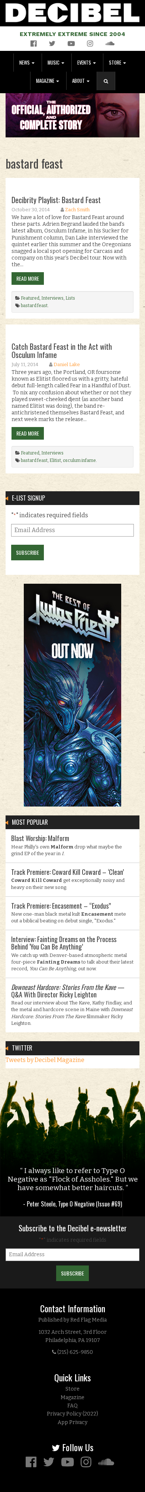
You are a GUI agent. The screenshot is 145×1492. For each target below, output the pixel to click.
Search (109, 88)
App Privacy (72, 1422)
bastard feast (34, 305)
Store (115, 62)
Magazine (45, 80)
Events (84, 62)
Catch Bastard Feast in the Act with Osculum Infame (62, 350)
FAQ (72, 1406)
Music (54, 62)
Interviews (52, 298)
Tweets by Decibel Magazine (45, 1059)
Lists (70, 298)
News (25, 62)
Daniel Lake (67, 364)
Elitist (55, 460)
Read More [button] (27, 278)
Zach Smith (77, 209)
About (79, 80)
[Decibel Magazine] (72, 11)
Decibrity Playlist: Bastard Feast (56, 199)
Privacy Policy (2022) (72, 1414)
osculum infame (79, 460)
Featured (30, 298)
